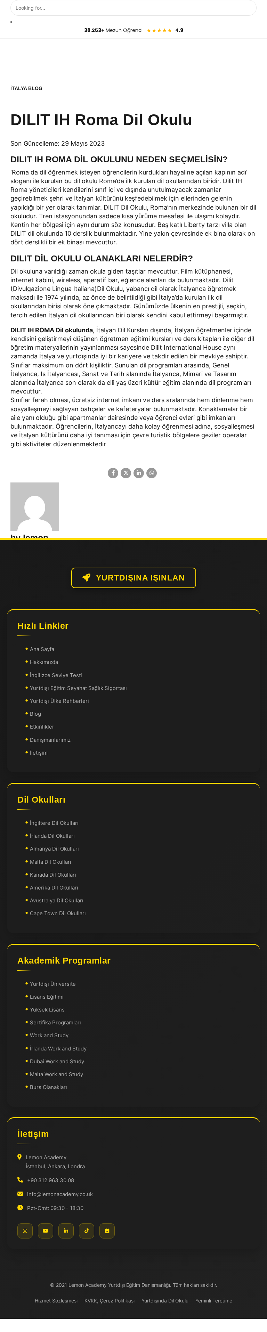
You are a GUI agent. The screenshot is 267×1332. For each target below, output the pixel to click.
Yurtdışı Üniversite (53, 984)
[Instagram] (25, 1230)
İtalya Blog (26, 88)
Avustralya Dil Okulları (56, 900)
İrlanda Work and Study (58, 1048)
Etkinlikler (42, 727)
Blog (35, 713)
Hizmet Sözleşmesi (56, 1300)
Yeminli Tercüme (213, 1300)
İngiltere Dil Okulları (54, 823)
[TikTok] (86, 1230)
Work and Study (49, 1035)
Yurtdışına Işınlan (140, 578)
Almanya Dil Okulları (54, 849)
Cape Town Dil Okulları (58, 913)
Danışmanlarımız (50, 740)
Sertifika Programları (55, 1022)
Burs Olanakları (48, 1087)
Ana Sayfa (42, 649)
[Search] (11, 22)
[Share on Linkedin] (139, 473)
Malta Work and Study (56, 1074)
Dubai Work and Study (57, 1061)
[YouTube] (45, 1230)
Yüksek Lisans (47, 1009)
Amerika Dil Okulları (54, 887)
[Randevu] (107, 1230)
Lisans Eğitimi (47, 996)
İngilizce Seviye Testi (56, 675)
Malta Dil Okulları (50, 862)
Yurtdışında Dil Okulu (164, 1300)
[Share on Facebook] (113, 473)
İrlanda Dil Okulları (52, 835)
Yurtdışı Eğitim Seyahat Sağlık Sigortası (78, 688)
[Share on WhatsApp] (151, 473)
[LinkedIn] (66, 1230)
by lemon (29, 538)
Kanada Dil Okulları (53, 874)
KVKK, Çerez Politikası (109, 1300)
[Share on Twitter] (126, 473)
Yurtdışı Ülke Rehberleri (59, 701)
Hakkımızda (44, 662)
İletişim (39, 752)
